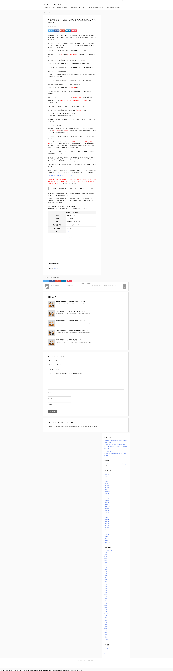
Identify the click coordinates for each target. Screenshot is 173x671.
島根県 (105, 590)
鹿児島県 (106, 639)
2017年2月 (106, 534)
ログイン (106, 648)
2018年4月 (106, 512)
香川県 (105, 634)
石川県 (105, 611)
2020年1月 (106, 487)
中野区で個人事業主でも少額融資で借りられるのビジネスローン (71, 301)
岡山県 (105, 586)
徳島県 (105, 594)
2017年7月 (106, 525)
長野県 (105, 628)
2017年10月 (107, 519)
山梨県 (105, 583)
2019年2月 (106, 502)
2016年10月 (107, 542)
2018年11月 (107, 504)
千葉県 (105, 562)
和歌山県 (106, 564)
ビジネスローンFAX (108, 550)
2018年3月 (106, 514)
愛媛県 (105, 596)
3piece (56, 268)
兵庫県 (105, 558)
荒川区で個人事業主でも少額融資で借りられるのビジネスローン (71, 340)
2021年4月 (106, 474)
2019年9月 (106, 493)
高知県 (105, 636)
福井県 (105, 615)
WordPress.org (107, 653)
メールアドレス (51, 398)
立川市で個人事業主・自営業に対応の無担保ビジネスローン (70, 311)
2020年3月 (106, 483)
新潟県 (105, 600)
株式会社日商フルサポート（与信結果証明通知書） (115, 464)
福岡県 (105, 617)
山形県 (105, 581)
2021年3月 (106, 476)
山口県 (105, 579)
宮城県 (105, 573)
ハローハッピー (71, 231)
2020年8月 (106, 479)
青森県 (105, 630)
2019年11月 (107, 489)
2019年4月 (106, 498)
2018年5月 (106, 510)
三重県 (105, 552)
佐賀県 (105, 556)
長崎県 (105, 626)
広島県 (105, 592)
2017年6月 (106, 527)
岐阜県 (105, 584)
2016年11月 (107, 540)
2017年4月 (106, 531)
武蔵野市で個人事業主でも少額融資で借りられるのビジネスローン (72, 330)
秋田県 (105, 620)
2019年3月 (106, 500)
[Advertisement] (72, 247)
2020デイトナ (99, 665)
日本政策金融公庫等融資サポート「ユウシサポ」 (61, 176)
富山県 (105, 577)
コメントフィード (108, 652)
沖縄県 (105, 605)
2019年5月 (106, 497)
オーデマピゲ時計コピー (92, 665)
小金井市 (57, 263)
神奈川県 (106, 613)
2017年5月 (106, 529)
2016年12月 (107, 538)
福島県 (105, 619)
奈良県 (105, 571)
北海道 (105, 560)
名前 (49, 392)
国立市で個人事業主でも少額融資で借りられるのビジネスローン (71, 320)
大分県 (105, 567)
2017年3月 (106, 533)
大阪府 (105, 569)
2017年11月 (106, 517)
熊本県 (105, 609)
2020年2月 (106, 485)
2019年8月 (106, 495)
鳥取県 (105, 637)
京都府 (105, 554)
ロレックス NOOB (84, 665)
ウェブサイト (51, 404)
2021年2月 (106, 478)
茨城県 (105, 624)
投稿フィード (107, 650)
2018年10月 (107, 506)
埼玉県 (105, 565)
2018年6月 (106, 508)
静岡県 (105, 632)
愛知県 (105, 598)
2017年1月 (106, 536)
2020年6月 (106, 481)
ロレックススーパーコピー (76, 665)
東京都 (51, 263)
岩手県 (105, 588)
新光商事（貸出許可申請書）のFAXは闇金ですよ (114, 444)
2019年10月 (107, 491)
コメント (50, 375)
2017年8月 (106, 523)
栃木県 (105, 603)
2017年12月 (107, 515)
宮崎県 (105, 575)
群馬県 (105, 622)
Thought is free (94, 662)
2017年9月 (106, 521)
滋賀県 (105, 607)
